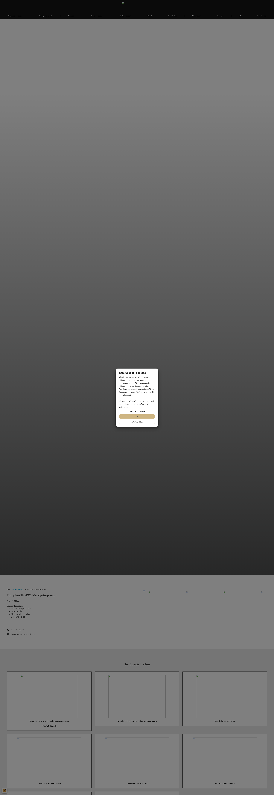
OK (137, 416)
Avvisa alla (137, 422)
